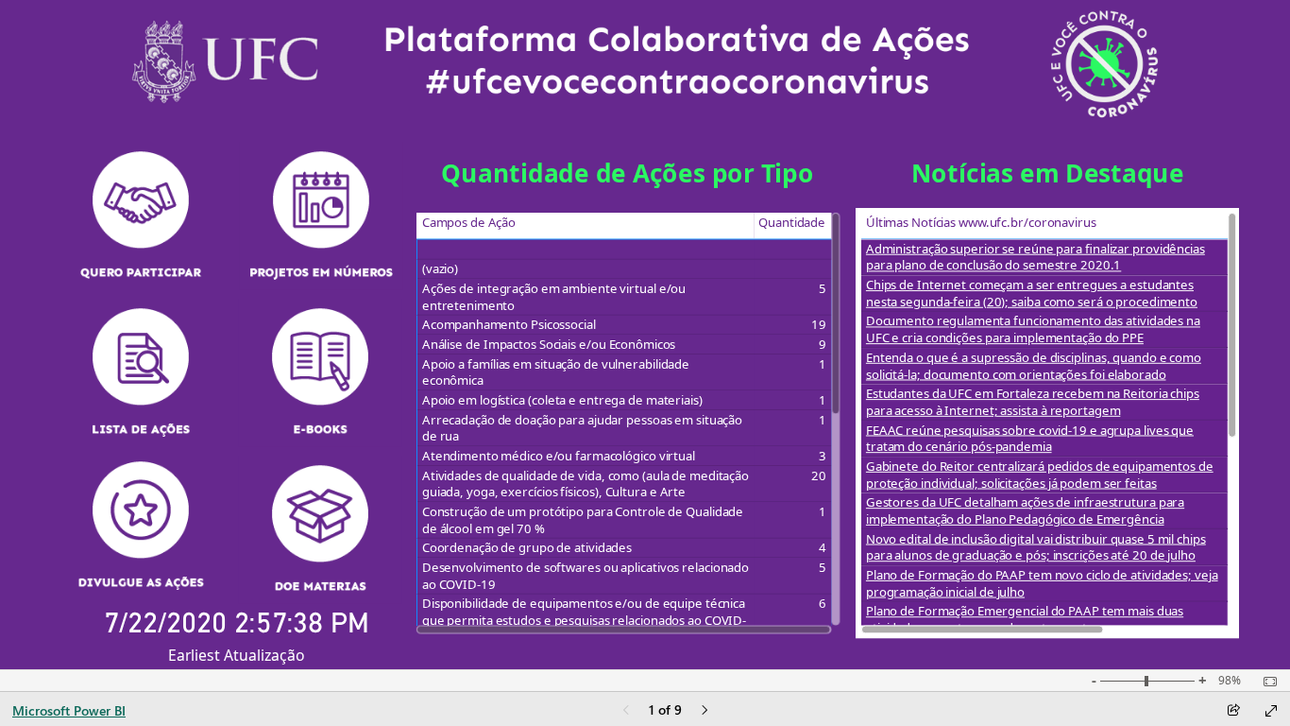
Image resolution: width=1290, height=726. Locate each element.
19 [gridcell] (818, 325)
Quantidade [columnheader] (791, 222)
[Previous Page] (626, 711)
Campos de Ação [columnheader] (468, 222)
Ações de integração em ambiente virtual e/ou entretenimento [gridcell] (553, 297)
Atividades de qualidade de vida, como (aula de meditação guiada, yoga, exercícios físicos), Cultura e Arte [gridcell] (584, 483)
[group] (627, 180)
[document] (628, 180)
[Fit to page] (1265, 681)
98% (1229, 680)
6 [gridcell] (822, 604)
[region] (645, 334)
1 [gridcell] (822, 363)
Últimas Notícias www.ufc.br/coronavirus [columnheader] (980, 222)
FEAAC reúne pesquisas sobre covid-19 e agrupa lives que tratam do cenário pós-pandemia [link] (1029, 438)
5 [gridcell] (822, 289)
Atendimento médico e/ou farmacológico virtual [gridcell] (557, 456)
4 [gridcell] (822, 548)
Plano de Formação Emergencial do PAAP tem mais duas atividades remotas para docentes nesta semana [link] (1023, 619)
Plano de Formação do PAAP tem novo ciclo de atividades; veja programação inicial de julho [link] (1041, 583)
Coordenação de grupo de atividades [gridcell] (526, 548)
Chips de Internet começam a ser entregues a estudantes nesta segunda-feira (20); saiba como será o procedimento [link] (1031, 293)
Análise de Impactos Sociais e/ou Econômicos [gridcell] (547, 345)
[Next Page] (704, 711)
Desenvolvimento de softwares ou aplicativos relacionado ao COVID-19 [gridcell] (584, 576)
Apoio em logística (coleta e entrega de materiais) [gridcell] (561, 400)
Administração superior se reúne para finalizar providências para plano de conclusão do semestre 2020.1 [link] (1034, 256)
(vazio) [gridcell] (439, 269)
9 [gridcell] (822, 345)
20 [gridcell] (818, 475)
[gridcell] (585, 249)
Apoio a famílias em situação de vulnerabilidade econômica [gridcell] (554, 372)
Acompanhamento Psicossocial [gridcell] (508, 325)
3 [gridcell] (822, 456)
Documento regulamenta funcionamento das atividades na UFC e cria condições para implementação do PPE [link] (1032, 329)
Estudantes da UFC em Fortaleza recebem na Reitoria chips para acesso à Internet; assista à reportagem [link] (1031, 402)
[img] (646, 64)
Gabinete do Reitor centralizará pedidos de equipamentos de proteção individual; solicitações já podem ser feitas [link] (1039, 475)
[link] (141, 215)
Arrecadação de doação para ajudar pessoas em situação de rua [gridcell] (581, 427)
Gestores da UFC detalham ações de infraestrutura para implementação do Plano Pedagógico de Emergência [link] (1024, 510)
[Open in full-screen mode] (1271, 710)
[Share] (1233, 711)
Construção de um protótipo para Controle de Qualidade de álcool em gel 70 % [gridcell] (581, 520)
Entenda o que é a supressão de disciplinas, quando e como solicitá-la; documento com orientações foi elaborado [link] (1032, 365)
